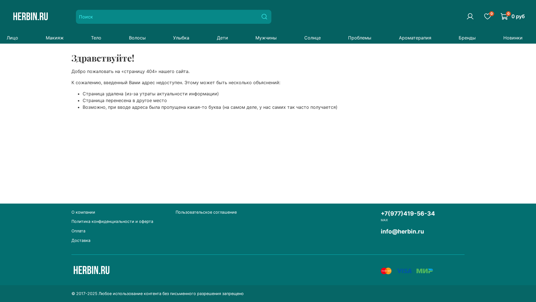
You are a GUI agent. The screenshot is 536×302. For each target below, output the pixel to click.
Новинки (513, 38)
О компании (83, 212)
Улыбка (181, 38)
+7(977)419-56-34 (408, 213)
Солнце (312, 38)
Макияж (55, 38)
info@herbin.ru (402, 231)
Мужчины (266, 38)
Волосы (137, 38)
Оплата (78, 230)
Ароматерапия (415, 38)
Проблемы (359, 38)
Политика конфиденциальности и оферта (112, 221)
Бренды (467, 38)
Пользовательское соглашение (206, 212)
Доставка (80, 240)
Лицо (12, 38)
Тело (96, 38)
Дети (222, 38)
